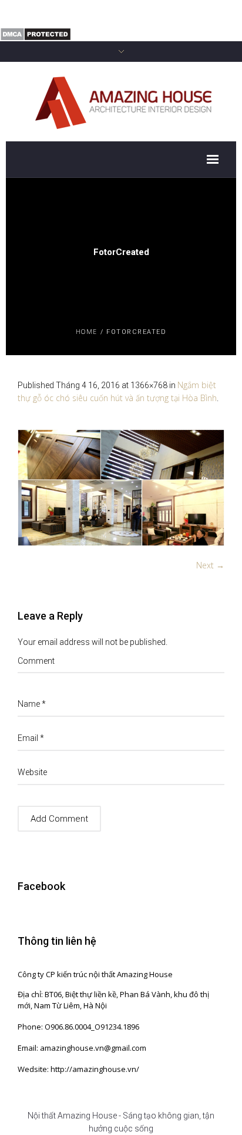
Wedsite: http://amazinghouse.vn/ (78, 1069)
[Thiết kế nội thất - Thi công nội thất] (121, 101)
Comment (36, 661)
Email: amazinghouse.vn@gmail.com (82, 1048)
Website (32, 772)
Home (87, 331)
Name (32, 704)
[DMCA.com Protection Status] (35, 33)
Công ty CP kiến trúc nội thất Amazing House (95, 974)
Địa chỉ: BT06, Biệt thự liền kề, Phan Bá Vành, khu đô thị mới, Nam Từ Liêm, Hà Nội (113, 1000)
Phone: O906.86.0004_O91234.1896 (78, 1026)
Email (31, 738)
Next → (210, 565)
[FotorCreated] (121, 487)
